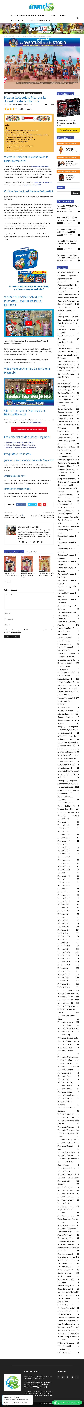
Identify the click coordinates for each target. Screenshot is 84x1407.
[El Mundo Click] (42, 7)
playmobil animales (66, 990)
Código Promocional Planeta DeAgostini (17, 133)
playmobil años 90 (65, 1003)
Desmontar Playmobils (67, 466)
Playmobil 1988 (64, 866)
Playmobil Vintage (65, 1197)
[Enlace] (5, 581)
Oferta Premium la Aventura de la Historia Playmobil (20, 139)
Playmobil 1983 (64, 850)
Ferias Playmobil (65, 634)
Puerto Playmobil (65, 1235)
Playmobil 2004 (64, 917)
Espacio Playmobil (65, 514)
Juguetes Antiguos (65, 717)
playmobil (39, 93)
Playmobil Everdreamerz (68, 1057)
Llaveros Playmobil (66, 730)
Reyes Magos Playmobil (67, 1257)
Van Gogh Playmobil (66, 1324)
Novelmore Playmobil (67, 787)
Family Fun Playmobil (67, 622)
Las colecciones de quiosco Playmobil (17, 141)
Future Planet (63, 650)
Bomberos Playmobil (66, 320)
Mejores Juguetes (65, 739)
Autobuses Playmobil (66, 301)
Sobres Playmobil (65, 1273)
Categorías (27, 21)
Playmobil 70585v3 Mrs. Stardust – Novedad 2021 (28, 575)
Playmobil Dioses (65, 1047)
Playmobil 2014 (64, 949)
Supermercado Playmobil (68, 1292)
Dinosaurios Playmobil (67, 482)
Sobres (54, 16)
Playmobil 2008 (64, 930)
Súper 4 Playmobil (65, 1289)
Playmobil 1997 (64, 895)
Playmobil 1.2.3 (64, 819)
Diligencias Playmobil (67, 479)
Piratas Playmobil (65, 809)
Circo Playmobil (64, 399)
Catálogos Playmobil (66, 393)
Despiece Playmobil (66, 469)
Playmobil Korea (64, 1089)
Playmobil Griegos (65, 1070)
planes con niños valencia (68, 812)
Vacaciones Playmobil (67, 1321)
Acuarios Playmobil (66, 272)
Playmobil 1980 (64, 841)
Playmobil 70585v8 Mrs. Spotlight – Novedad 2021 (68, 256)
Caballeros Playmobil (66, 348)
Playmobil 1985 (64, 857)
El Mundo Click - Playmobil (14, 104)
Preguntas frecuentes (12, 144)
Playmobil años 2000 (66, 993)
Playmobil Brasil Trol (66, 1028)
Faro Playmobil (64, 631)
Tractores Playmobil (66, 1308)
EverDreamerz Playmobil (68, 517)
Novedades (43, 16)
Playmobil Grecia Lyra (67, 1066)
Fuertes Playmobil (65, 647)
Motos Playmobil (65, 768)
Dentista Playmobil (66, 456)
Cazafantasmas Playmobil (68, 396)
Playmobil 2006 (64, 923)
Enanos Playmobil (65, 504)
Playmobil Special (65, 1155)
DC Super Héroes (64, 453)
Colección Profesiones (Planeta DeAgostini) (20, 445)
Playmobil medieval (66, 1095)
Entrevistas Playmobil (67, 507)
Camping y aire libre (66, 367)
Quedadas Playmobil (66, 1241)
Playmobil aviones (65, 1022)
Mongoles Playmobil (66, 765)
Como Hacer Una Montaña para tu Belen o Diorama (42, 516)
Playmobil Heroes (65, 1076)
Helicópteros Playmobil (67, 688)
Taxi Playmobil (64, 1298)
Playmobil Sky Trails (66, 1152)
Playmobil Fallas (65, 1060)
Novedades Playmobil (30, 93)
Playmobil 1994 (64, 885)
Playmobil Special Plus (67, 1159)
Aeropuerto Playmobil (67, 275)
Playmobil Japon (65, 1085)
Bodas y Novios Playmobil (68, 317)
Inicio (5, 36)
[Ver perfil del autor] (20, 542)
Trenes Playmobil (65, 1311)
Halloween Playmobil (67, 682)
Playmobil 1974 (64, 822)
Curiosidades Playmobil (67, 450)
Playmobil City (64, 1035)
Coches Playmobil (65, 409)
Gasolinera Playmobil (66, 653)
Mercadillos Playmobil (67, 742)
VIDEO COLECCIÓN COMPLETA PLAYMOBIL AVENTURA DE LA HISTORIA (27, 135)
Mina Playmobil (64, 755)
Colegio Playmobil (65, 418)
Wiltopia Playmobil (66, 1343)
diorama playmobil (65, 485)
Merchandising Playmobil (68, 749)
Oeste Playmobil (64, 790)
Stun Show (62, 1282)
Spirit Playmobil (64, 1276)
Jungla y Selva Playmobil (68, 726)
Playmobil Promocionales (68, 1130)
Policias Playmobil (65, 1206)
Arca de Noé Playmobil (67, 294)
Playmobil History (65, 1082)
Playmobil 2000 (64, 904)
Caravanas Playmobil (66, 374)
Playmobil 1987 (64, 863)
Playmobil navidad (65, 1114)
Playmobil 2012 (64, 943)
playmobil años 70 (65, 997)
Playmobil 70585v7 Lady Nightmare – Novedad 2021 (67, 243)
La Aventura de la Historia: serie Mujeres (19, 442)
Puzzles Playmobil (65, 1238)
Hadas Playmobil (65, 679)
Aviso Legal (52, 1403)
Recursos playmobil (66, 1244)
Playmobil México (65, 1098)
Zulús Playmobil (64, 1352)
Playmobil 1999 (64, 901)
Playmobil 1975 (64, 825)
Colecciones (43, 21)
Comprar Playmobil (66, 434)
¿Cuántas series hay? (13, 147)
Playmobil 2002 (64, 911)
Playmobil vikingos (66, 1194)
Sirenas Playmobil (65, 1270)
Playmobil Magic (65, 1092)
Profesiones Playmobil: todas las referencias (21, 448)
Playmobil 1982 (64, 847)
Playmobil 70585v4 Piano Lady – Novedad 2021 (68, 230)
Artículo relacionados (14, 552)
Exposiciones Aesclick (67, 612)
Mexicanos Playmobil (67, 752)
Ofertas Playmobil (26, 16)
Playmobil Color (64, 1041)
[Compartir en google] (39, 504)
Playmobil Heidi (64, 1073)
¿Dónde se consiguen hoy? (15, 150)
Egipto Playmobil (65, 501)
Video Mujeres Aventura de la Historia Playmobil (19, 137)
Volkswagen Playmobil (67, 1333)
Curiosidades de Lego (66, 447)
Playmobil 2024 (64, 981)
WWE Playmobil (64, 1346)
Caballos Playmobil (65, 352)
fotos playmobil (64, 644)
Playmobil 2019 (64, 965)
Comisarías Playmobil (67, 421)
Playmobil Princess (66, 1127)
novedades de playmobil (43, 182)
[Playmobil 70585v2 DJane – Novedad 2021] (11, 564)
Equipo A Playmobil (66, 510)
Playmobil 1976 (64, 828)
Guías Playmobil (19, 93)
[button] (77, 18)
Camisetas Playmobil (66, 364)
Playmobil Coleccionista (68, 1038)
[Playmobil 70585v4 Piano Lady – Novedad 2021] (46, 564)
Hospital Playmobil (66, 695)
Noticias (63, 16)
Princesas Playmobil (66, 1232)
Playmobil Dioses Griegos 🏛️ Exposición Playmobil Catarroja (14, 516)
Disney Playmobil (65, 495)
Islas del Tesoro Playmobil (68, 714)
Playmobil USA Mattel (67, 1174)
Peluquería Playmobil (67, 806)
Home (12, 16)
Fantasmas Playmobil (67, 628)
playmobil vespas (65, 1187)
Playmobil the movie (66, 1168)
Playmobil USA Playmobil (68, 1178)
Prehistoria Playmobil (67, 1228)
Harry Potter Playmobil (67, 685)
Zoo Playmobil (64, 1349)
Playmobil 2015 (64, 952)
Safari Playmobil (65, 1263)
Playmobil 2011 (64, 939)
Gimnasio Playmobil (66, 657)
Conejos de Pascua (65, 437)
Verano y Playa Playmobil (68, 1327)
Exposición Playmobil (67, 526)
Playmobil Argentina (66, 1006)
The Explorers (63, 1302)
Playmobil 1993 (64, 882)
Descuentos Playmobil (67, 463)
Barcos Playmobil (65, 307)
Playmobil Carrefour (66, 1031)
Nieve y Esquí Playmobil (68, 780)
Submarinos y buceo (66, 1286)
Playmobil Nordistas (66, 1117)
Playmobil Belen (64, 1025)
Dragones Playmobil (66, 498)
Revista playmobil (65, 1254)
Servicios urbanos (65, 1267)
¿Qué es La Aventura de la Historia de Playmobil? (20, 146)
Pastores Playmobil (66, 803)
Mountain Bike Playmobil (68, 771)
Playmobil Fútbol (65, 1063)
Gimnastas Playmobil (66, 660)
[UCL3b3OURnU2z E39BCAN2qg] (77, 1377)
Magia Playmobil (65, 733)
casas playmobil (64, 383)
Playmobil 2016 (64, 955)
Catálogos (15, 21)
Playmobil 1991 (64, 876)
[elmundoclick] (58, 1377)
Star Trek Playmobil (66, 1279)
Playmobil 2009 (64, 933)
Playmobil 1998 (64, 898)
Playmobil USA (64, 1171)
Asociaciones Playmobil (68, 298)
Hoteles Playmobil (65, 698)
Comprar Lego (63, 431)
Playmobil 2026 (64, 987)
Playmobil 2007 (64, 927)
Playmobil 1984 (64, 854)
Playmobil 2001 (64, 908)
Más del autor (31, 552)
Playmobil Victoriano (66, 1190)
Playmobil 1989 (64, 869)
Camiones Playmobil (66, 361)
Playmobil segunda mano (68, 1143)
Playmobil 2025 (64, 984)
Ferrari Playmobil (65, 638)
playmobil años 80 (65, 1000)
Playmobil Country (65, 1044)
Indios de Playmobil (66, 711)
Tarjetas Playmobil (65, 1295)
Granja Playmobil (65, 663)
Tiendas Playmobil (65, 1305)
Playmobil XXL (64, 1203)
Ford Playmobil (64, 641)
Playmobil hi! (63, 1079)
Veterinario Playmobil (67, 1330)
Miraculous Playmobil (67, 758)
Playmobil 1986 (64, 860)
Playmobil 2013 (64, 946)
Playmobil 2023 (64, 977)
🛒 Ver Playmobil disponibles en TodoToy (29, 429)
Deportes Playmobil (66, 460)
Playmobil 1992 (64, 879)
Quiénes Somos (42, 1403)
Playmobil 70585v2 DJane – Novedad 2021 (68, 207)
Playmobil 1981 (64, 844)
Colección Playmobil (9, 93)
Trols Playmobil (64, 1314)
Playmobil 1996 (64, 892)
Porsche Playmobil (65, 1216)
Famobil (61, 625)
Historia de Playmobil (67, 692)
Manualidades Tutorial (67, 736)
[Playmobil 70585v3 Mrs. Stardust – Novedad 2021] (28, 564)
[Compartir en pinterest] (44, 504)
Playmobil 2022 (64, 974)
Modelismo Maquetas (66, 761)
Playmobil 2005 (64, 920)
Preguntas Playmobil (66, 1225)
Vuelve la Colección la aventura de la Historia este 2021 (22, 130)
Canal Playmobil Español (68, 371)
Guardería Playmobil (66, 672)
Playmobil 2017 (64, 958)
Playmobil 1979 (64, 838)
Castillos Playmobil (66, 390)
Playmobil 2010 (64, 936)
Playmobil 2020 (64, 968)
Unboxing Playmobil (66, 1317)
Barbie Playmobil (65, 304)
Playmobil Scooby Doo (67, 1139)
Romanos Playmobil (66, 1260)
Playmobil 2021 (64, 971)
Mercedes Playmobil (66, 746)
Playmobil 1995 (64, 889)
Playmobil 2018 (64, 962)
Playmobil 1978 (64, 835)
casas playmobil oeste (67, 387)
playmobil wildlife (65, 1200)
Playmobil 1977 (64, 831)
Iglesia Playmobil (65, 707)
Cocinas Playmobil (65, 412)
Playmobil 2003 (64, 914)
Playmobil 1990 (64, 873)
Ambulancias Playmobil (68, 285)
